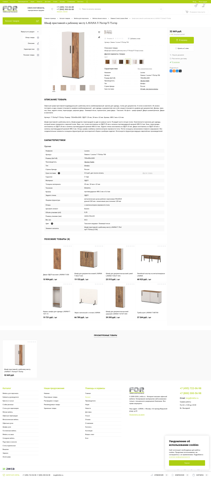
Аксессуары (7, 457)
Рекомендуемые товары (52, 404)
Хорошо (187, 463)
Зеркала (5, 453)
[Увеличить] (73, 55)
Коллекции (88, 431)
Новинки (46, 393)
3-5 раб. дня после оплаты (149, 89)
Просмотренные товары (105, 335)
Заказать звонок (62, 12)
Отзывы (62, 1)
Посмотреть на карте (137, 415)
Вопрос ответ (89, 434)
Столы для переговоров (11, 408)
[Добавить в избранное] (99, 32)
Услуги (55, 1)
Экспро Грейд (144, 81)
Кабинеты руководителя (11, 397)
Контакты (80, 1)
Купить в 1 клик (183, 48)
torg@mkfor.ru (192, 398)
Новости (39, 1)
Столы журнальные (9, 445)
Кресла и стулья (8, 401)
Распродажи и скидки (51, 401)
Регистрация (203, 2)
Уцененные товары (50, 408)
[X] (180, 71)
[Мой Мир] (177, 71)
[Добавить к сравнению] (99, 37)
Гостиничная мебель (9, 431)
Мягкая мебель (8, 412)
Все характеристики (145, 69)
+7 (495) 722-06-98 (29, 475)
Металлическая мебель (10, 419)
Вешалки (6, 449)
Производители (23, 1)
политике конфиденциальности (179, 457)
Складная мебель (9, 438)
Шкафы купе (7, 427)
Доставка (48, 1)
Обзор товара (29, 37)
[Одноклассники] (174, 71)
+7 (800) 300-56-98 (43, 475)
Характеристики (29, 49)
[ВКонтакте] (171, 71)
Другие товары (147, 173)
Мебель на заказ (8, 434)
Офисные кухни (8, 423)
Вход (194, 2)
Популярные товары (50, 397)
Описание (31, 43)
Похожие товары (28, 55)
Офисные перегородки (10, 416)
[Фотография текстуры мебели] (52, 224)
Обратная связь (12, 475)
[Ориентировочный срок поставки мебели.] (59, 173)
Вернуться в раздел (27, 32)
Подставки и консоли (10, 442)
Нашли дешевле (178, 55)
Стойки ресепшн (8, 404)
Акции (32, 1)
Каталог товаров (12, 21)
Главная (5, 1)
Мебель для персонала (10, 393)
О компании (71, 1)
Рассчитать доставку (179, 58)
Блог (86, 438)
